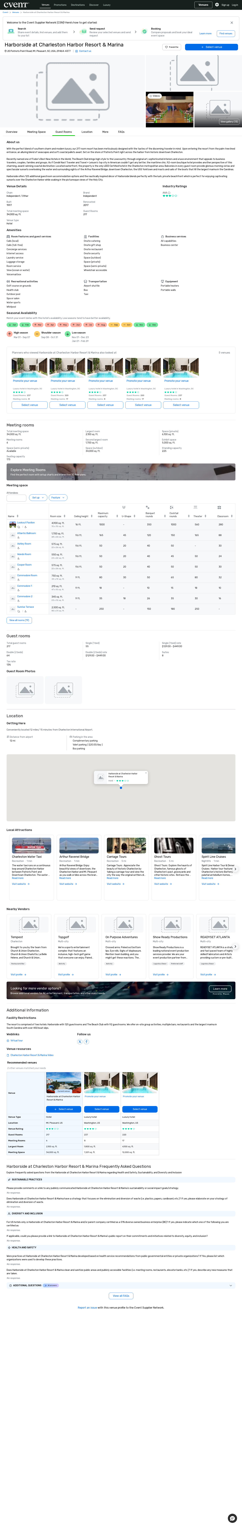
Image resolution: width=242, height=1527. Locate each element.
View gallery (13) (229, 121)
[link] (29, 925)
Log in (235, 5)
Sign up (225, 5)
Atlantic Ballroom (26, 533)
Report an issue (87, 1307)
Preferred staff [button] (177, 964)
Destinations (78, 5)
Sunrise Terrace (25, 607)
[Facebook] (86, 1041)
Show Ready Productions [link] (170, 937)
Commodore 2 (24, 596)
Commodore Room (27, 575)
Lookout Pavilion (26, 522)
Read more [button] (18, 878)
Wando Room (24, 554)
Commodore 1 (24, 586)
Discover (94, 5)
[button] (72, 91)
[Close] (232, 22)
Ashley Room (24, 543)
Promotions (60, 5)
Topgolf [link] (63, 937)
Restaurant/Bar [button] (17, 964)
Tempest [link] (17, 937)
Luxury (106, 5)
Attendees (12, 493)
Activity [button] (62, 964)
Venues (45, 4)
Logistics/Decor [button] (160, 964)
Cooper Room (24, 564)
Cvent (5, 12)
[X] (79, 1041)
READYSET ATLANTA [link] (215, 937)
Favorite (173, 47)
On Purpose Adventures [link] (122, 937)
